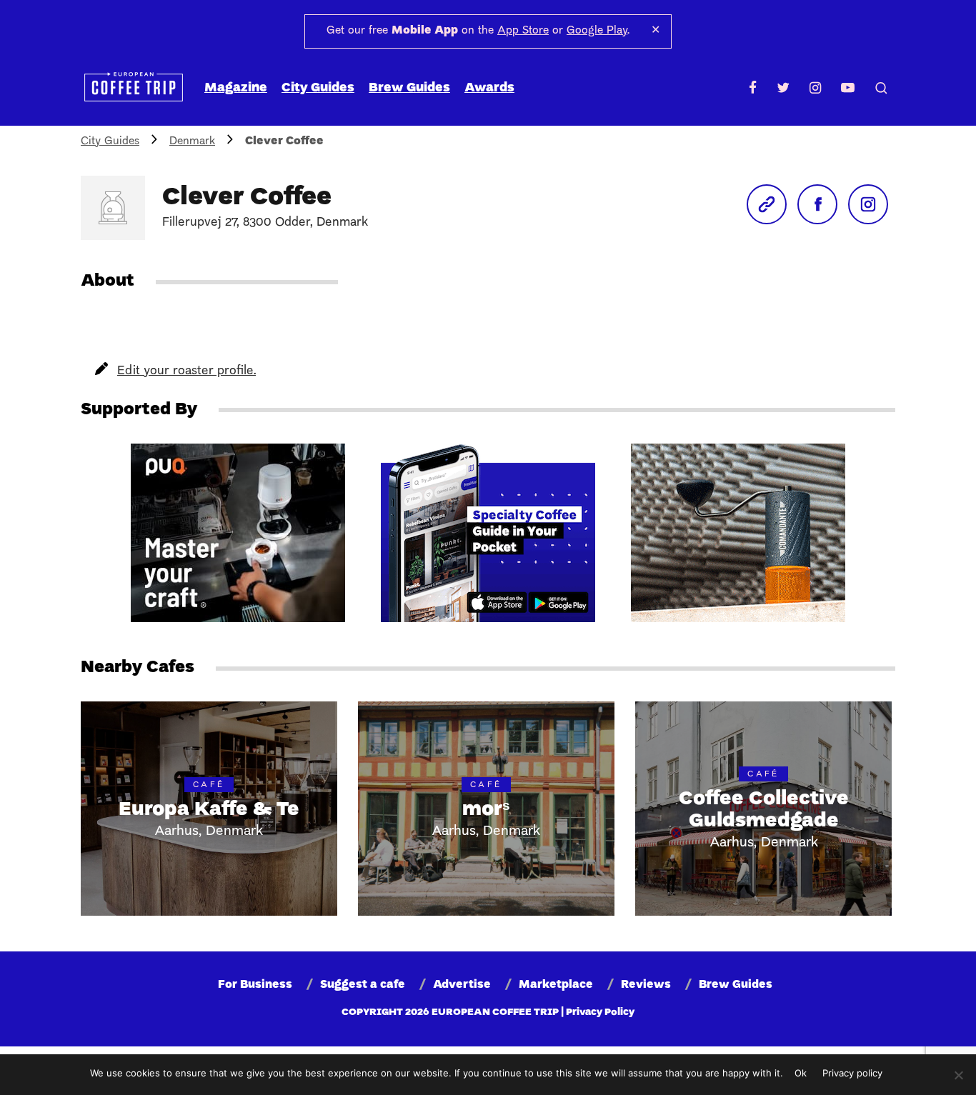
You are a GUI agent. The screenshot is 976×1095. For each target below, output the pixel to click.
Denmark (192, 141)
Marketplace (556, 985)
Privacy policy (852, 1073)
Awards (489, 88)
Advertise (462, 985)
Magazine (235, 88)
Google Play (597, 30)
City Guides (318, 88)
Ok (801, 1073)
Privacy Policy (600, 1012)
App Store (523, 30)
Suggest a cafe (362, 985)
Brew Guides (409, 88)
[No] (958, 1075)
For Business (255, 985)
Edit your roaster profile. (186, 371)
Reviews (646, 985)
